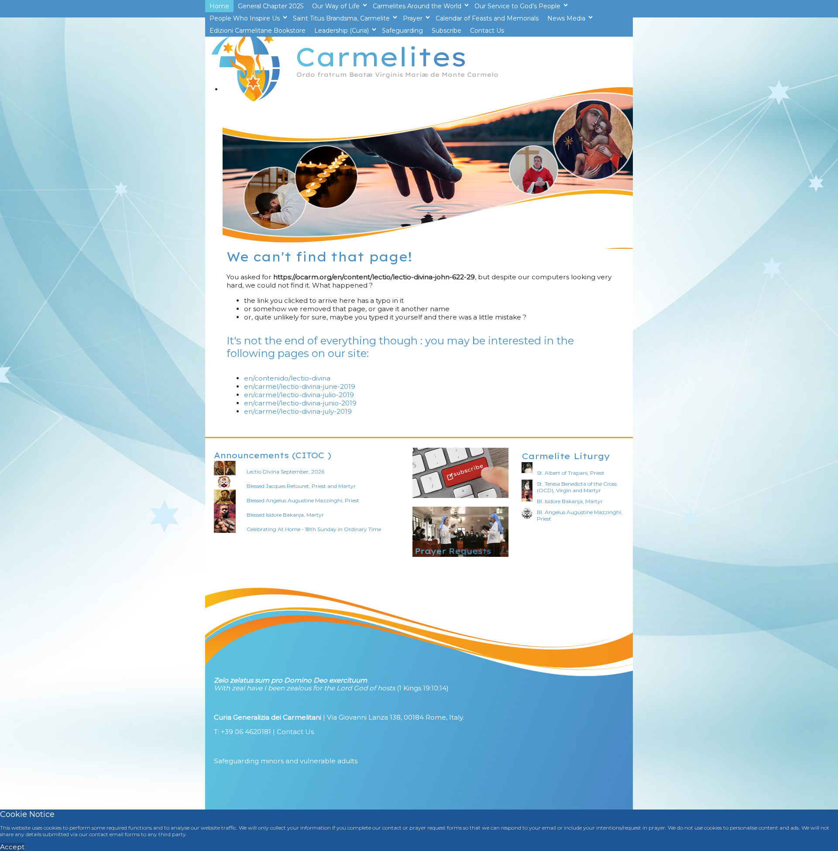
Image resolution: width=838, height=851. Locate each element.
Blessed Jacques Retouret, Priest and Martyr (301, 486)
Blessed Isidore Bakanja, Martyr (285, 514)
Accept (12, 847)
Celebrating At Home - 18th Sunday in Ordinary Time (314, 529)
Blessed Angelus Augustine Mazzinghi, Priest (303, 500)
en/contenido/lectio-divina (287, 378)
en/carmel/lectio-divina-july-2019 (298, 411)
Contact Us (295, 731)
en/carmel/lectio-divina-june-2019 (299, 386)
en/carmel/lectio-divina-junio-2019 (300, 403)
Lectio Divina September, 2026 (285, 471)
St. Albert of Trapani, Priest (570, 473)
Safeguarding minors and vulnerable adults (285, 761)
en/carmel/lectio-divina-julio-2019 (299, 395)
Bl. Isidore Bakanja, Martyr (570, 501)
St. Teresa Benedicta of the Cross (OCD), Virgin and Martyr (577, 487)
